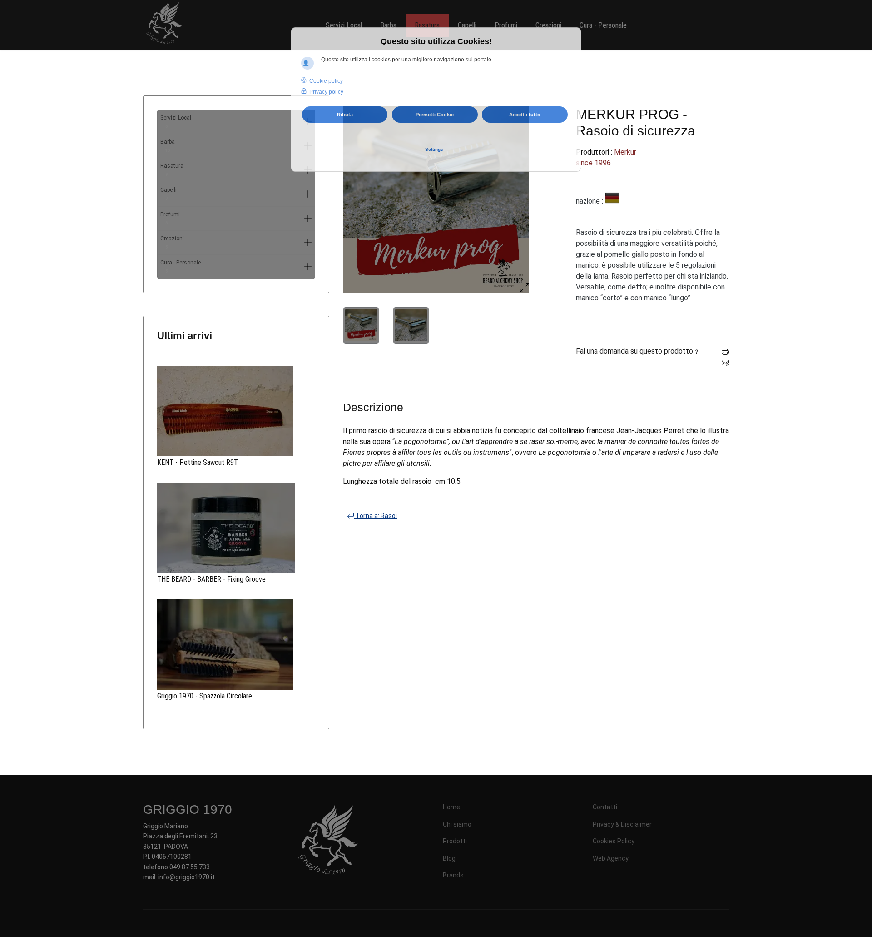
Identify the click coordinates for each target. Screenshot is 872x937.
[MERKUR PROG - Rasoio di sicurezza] (436, 199)
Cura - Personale (180, 266)
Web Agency (611, 858)
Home (451, 807)
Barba (167, 146)
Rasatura (171, 170)
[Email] (725, 362)
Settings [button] (436, 149)
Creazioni (172, 242)
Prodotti (455, 841)
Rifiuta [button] (345, 114)
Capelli (168, 194)
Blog (449, 858)
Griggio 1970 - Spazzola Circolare (204, 696)
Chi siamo (457, 824)
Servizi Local (175, 122)
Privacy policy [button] (326, 92)
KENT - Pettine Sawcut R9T (197, 462)
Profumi (170, 218)
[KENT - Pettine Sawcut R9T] (236, 411)
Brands (453, 875)
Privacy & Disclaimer (622, 824)
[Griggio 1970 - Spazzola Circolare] (236, 644)
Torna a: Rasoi (375, 515)
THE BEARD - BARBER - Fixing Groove (211, 579)
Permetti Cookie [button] (435, 114)
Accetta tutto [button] (524, 114)
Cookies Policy (613, 841)
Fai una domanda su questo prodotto (634, 351)
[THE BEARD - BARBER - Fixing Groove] (236, 528)
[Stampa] (725, 351)
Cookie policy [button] (326, 81)
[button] (308, 194)
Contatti (605, 807)
